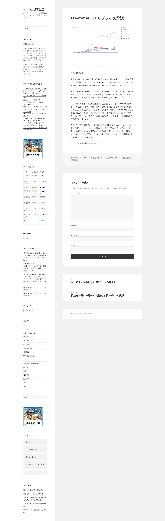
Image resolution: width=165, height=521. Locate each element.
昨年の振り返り (28, 356)
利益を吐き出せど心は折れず (33, 494)
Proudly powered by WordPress (82, 314)
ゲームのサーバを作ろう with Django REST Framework (33, 124)
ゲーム (25, 329)
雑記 (24, 383)
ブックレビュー (28, 337)
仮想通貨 (26, 344)
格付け (25, 367)
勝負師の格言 (28, 348)
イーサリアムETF (108, 158)
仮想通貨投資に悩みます (31, 253)
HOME (25, 28)
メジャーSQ (118, 158)
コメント (75, 194)
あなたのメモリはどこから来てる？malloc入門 (34, 103)
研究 (24, 371)
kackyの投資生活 (33, 9)
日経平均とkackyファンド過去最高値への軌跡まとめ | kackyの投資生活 (34, 268)
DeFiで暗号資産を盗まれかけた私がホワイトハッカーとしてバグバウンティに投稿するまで (35, 90)
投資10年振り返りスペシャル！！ (35, 264)
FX (24, 325)
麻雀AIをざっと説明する (31, 100)
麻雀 (24, 386)
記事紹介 (26, 379)
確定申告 (26, 375)
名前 (73, 225)
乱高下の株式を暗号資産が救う (34, 490)
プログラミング (28, 341)
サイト (73, 245)
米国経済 (74, 160)
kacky (87, 158)
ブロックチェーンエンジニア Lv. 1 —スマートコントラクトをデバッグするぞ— (35, 109)
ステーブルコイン (29, 333)
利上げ (129, 158)
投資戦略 (26, 352)
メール (74, 235)
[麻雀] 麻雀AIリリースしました (34, 287)
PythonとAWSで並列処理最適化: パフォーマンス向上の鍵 (34, 119)
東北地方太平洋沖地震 (31, 363)
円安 (124, 158)
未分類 (25, 360)
